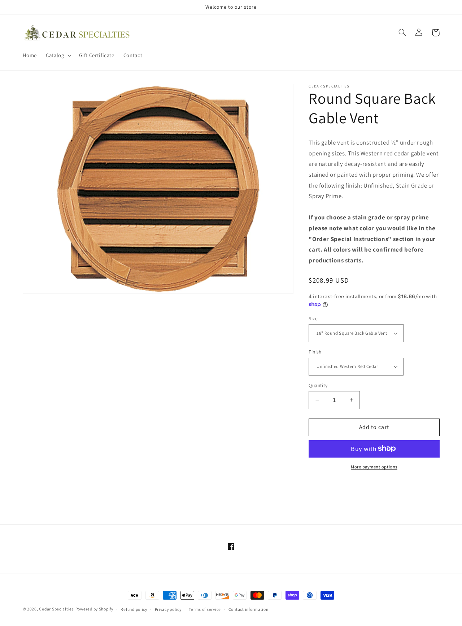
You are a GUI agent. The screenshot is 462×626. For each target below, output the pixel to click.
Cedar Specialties (56, 609)
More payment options (374, 466)
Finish (315, 351)
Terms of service (205, 609)
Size (313, 318)
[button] (58, 55)
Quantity (318, 385)
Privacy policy (168, 609)
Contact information (248, 609)
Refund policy (134, 609)
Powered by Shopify (94, 609)
